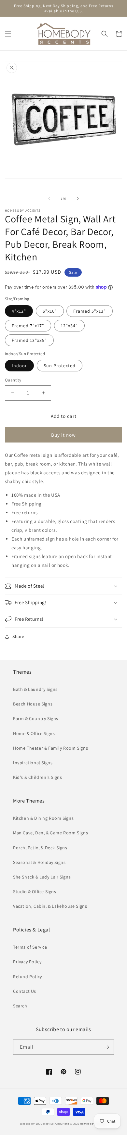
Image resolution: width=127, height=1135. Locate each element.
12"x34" (69, 326)
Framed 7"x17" (28, 326)
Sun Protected (60, 365)
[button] (8, 34)
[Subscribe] (106, 1047)
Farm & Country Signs (35, 718)
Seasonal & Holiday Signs (39, 862)
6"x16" (50, 311)
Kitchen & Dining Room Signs (43, 818)
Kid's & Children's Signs (37, 777)
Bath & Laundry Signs (35, 689)
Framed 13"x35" (29, 340)
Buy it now (63, 435)
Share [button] (18, 636)
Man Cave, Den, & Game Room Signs (50, 833)
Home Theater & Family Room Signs (50, 748)
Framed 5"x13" (89, 311)
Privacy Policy (27, 962)
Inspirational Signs (32, 763)
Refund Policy (27, 976)
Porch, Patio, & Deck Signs (40, 848)
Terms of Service (30, 947)
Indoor (19, 365)
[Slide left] (49, 198)
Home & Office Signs (34, 733)
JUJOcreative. (45, 1123)
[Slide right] (78, 198)
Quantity (13, 380)
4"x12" (19, 311)
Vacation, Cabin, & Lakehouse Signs (50, 906)
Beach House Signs (32, 704)
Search (20, 1006)
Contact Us (24, 991)
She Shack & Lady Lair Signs (42, 877)
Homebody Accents (93, 1123)
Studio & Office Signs (34, 891)
